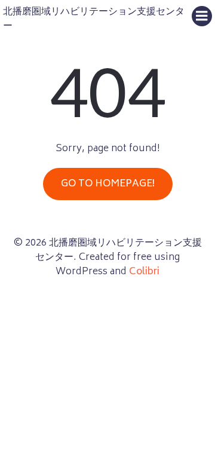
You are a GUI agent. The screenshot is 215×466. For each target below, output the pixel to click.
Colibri (144, 271)
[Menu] (202, 16)
